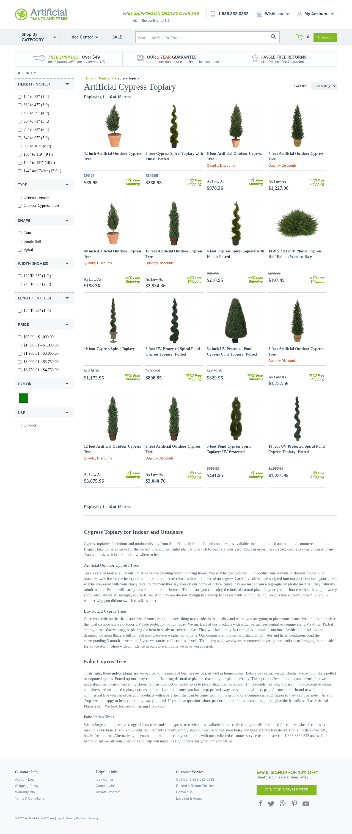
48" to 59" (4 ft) (36, 113)
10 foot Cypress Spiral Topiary (109, 349)
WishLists (274, 13)
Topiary (103, 78)
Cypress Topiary (36, 197)
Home (88, 78)
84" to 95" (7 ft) (36, 138)
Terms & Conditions (29, 798)
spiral (28, 249)
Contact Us (184, 792)
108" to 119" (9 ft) (38, 154)
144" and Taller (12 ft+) (42, 171)
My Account (316, 13)
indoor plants (122, 673)
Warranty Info (25, 792)
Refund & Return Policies (195, 786)
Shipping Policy (26, 786)
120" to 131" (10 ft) (39, 163)
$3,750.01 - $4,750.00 (41, 370)
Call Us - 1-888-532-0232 (195, 779)
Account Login (26, 779)
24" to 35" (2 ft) (37, 284)
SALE (117, 37)
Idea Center (81, 37)
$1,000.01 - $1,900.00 (41, 345)
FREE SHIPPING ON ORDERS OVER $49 (161, 13)
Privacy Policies (76, 818)
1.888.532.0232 (233, 13)
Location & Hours (189, 798)
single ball (32, 241)
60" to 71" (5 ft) (36, 121)
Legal (60, 818)
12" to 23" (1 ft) (36, 97)
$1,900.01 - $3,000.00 (41, 353)
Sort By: (300, 86)
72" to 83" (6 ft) (36, 130)
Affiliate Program (108, 792)
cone (28, 233)
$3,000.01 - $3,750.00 (41, 362)
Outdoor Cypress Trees (41, 205)
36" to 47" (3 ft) (36, 105)
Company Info (106, 786)
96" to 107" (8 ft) (37, 146)
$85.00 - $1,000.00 (39, 337)
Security (93, 818)
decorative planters (189, 679)
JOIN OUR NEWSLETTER (286, 790)
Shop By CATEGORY (33, 37)
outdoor (30, 425)
